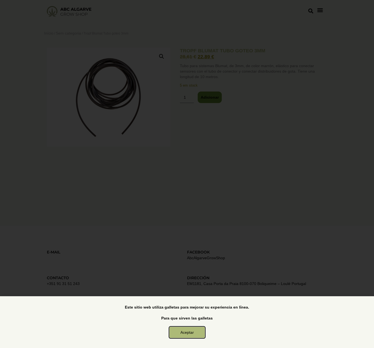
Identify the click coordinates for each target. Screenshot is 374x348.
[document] (187, 174)
